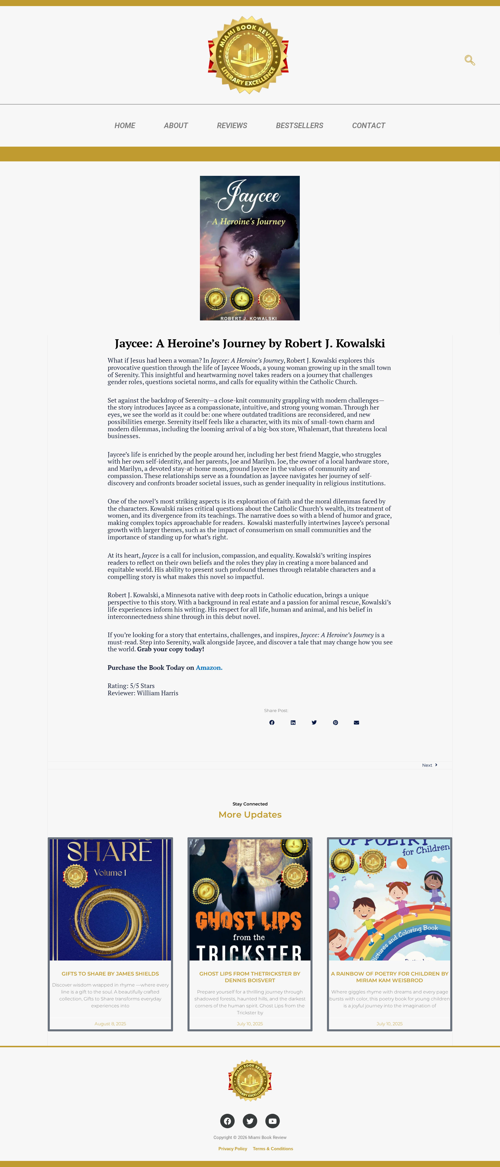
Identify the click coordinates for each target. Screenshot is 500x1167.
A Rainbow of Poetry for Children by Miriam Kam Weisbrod (389, 977)
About (176, 125)
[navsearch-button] (470, 61)
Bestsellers (299, 125)
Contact (368, 125)
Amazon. (209, 667)
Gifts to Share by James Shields (110, 974)
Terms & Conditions (273, 1148)
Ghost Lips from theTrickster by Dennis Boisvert (249, 977)
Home (125, 125)
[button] (272, 722)
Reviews (232, 125)
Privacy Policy (232, 1148)
